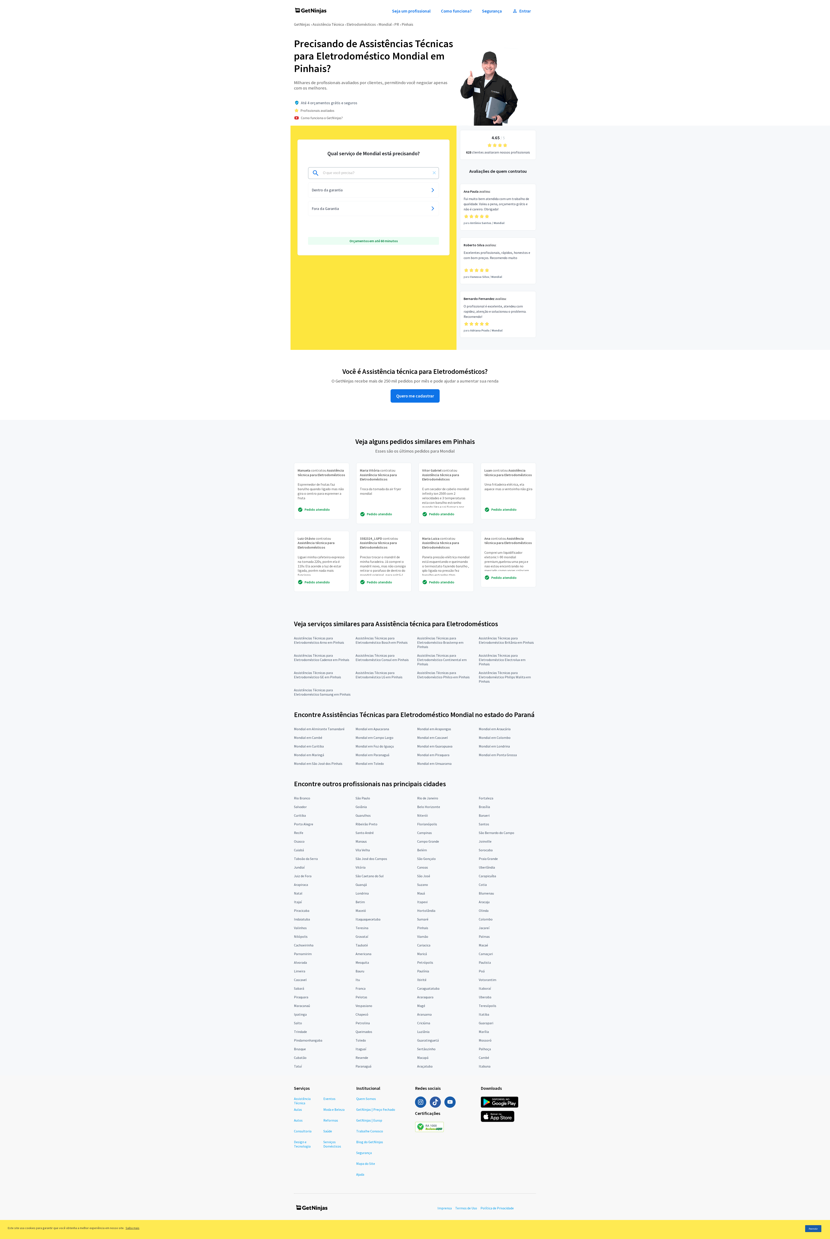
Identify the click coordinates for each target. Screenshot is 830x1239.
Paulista (485, 962)
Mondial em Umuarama (434, 763)
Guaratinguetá (428, 1040)
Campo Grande (428, 841)
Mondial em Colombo (495, 737)
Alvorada (300, 962)
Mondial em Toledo (370, 763)
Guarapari (486, 1023)
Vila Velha (363, 850)
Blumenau (486, 893)
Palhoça (485, 1049)
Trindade (300, 1031)
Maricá (422, 954)
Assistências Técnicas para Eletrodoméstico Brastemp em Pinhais (440, 642)
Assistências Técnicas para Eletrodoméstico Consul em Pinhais (382, 657)
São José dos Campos (371, 858)
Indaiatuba (302, 919)
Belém (422, 850)
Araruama (424, 1014)
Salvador (300, 807)
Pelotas (361, 997)
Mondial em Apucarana (372, 729)
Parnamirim (303, 954)
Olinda (483, 910)
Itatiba (484, 1014)
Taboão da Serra (306, 858)
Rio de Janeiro (427, 798)
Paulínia (423, 971)
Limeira (299, 971)
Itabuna (484, 1066)
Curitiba (300, 815)
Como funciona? (456, 11)
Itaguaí (361, 1049)
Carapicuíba (487, 876)
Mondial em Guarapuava (434, 746)
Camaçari (486, 954)
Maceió (361, 910)
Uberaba (485, 997)
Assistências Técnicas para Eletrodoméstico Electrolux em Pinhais (502, 659)
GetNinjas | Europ (369, 1120)
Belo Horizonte (428, 807)
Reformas (330, 1120)
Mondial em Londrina (494, 746)
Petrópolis (425, 962)
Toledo (361, 1040)
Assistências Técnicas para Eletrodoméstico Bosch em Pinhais (382, 640)
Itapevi (422, 902)
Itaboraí (485, 988)
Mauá (421, 893)
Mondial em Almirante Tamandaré (319, 729)
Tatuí (298, 1066)
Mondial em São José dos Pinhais (318, 763)
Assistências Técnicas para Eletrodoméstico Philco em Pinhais (443, 675)
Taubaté (362, 945)
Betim (360, 902)
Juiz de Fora (302, 876)
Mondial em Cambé (308, 737)
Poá (482, 971)
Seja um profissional (411, 11)
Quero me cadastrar (415, 396)
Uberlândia (487, 867)
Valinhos (300, 928)
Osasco (299, 841)
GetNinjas (302, 24)
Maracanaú (302, 1006)
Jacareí (484, 928)
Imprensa (444, 1208)
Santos (484, 824)
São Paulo (363, 798)
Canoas (422, 867)
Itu (358, 980)
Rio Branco (302, 798)
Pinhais (407, 24)
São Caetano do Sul (370, 876)
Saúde (327, 1131)
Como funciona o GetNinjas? (322, 118)
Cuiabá (299, 850)
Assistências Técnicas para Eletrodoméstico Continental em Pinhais (442, 659)
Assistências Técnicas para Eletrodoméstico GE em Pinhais (317, 675)
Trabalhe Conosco (369, 1131)
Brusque (300, 1049)
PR (396, 24)
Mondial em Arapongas (434, 729)
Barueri (484, 815)
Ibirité (421, 980)
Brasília (484, 807)
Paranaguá (363, 1066)
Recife (298, 833)
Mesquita (362, 962)
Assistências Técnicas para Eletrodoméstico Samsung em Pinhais (322, 692)
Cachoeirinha (303, 945)
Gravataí (362, 936)
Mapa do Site (365, 1163)
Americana (363, 954)
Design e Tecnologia (302, 1144)
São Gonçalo (426, 858)
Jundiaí (299, 867)
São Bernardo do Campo (496, 833)
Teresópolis (487, 1006)
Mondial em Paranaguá (372, 755)
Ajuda (360, 1174)
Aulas (298, 1109)
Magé (421, 1006)
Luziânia (423, 1031)
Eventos (329, 1099)
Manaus (361, 841)
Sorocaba (486, 850)
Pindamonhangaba (308, 1040)
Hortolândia (426, 910)
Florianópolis (427, 824)
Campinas (424, 833)
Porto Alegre (303, 824)
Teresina (362, 928)
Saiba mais (132, 1228)
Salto (298, 1023)
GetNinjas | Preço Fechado (375, 1109)
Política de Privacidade (497, 1208)
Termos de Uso (466, 1208)
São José (423, 876)
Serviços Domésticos (332, 1144)
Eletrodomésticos (361, 24)
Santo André (365, 833)
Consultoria (302, 1131)
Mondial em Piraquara (433, 755)
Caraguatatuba (428, 988)
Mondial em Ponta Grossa (498, 755)
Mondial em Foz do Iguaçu (375, 746)
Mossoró (485, 1040)
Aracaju (484, 902)
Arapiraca (301, 884)
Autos (298, 1120)
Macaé (483, 945)
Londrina (362, 893)
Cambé (484, 1057)
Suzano (422, 884)
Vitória (361, 867)
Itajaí (298, 902)
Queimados (364, 1031)
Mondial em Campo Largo (374, 737)
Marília (484, 1031)
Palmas (484, 936)
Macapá (422, 1057)
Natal (298, 893)
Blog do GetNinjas (369, 1142)
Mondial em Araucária (495, 729)
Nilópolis (301, 936)
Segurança (492, 11)
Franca (361, 988)
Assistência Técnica (328, 24)
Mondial (385, 24)
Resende (362, 1057)
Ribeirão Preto (366, 824)
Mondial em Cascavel (432, 737)
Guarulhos (363, 815)
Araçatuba (425, 1066)
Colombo (486, 919)
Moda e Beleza (334, 1109)
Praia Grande (488, 858)
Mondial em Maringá (309, 755)
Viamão (422, 936)
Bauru (360, 971)
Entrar (525, 11)
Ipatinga (300, 1014)
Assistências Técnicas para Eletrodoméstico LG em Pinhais (379, 675)
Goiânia (361, 807)
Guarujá (361, 884)
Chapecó (362, 1014)
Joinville (485, 841)
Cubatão (300, 1057)
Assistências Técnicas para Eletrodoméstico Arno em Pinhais (319, 640)
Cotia (483, 884)
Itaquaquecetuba (368, 919)
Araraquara (425, 997)
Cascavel (300, 980)
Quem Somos (366, 1099)
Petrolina (363, 1023)
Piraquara (301, 997)
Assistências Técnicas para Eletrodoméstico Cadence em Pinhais (321, 657)
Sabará (299, 988)
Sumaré (422, 919)
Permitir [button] (813, 1228)
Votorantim (487, 980)
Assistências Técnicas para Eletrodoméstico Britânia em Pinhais (506, 640)
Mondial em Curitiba (309, 746)
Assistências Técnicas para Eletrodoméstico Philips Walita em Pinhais (505, 677)
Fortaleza (486, 798)
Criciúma (423, 1023)
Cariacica (423, 945)
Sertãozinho (426, 1049)
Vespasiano (364, 1006)
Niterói (422, 815)
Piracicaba (301, 910)
